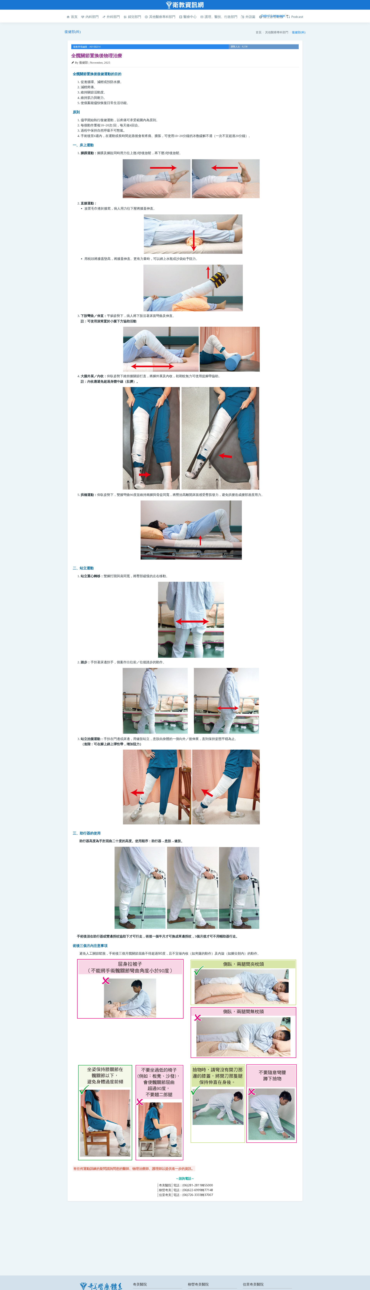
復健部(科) (298, 32)
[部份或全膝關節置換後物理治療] (186, 888)
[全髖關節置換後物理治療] (191, 179)
